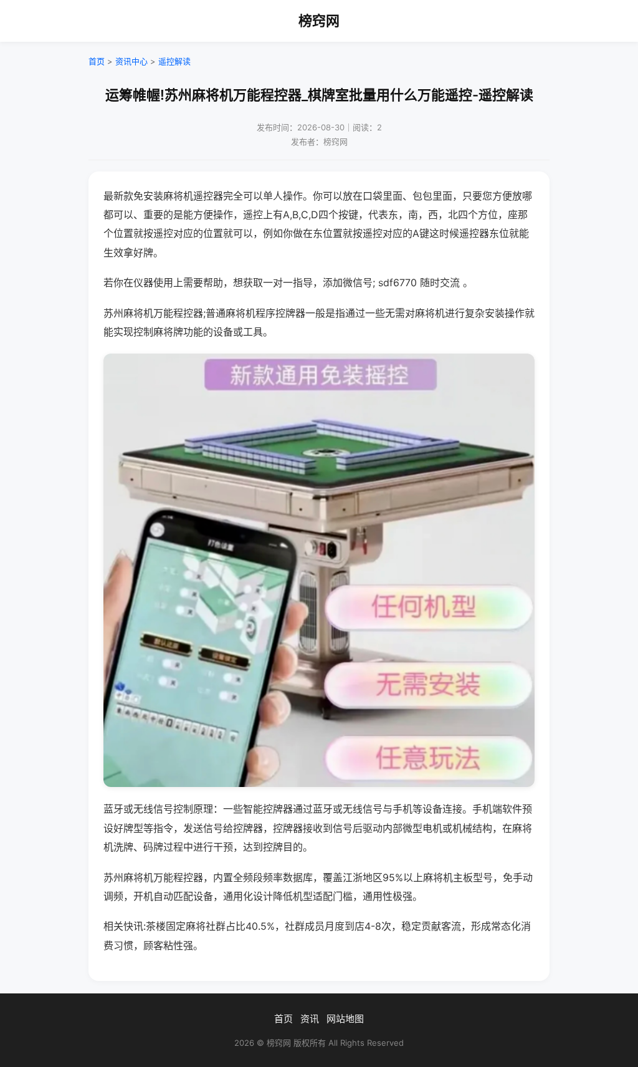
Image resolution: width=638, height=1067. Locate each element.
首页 (96, 61)
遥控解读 (174, 61)
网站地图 (345, 1019)
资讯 (309, 1019)
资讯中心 (131, 61)
